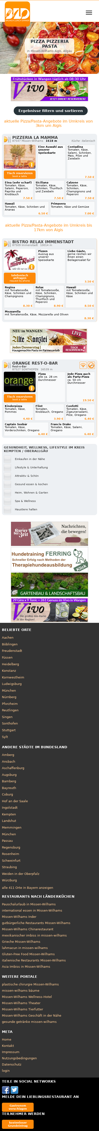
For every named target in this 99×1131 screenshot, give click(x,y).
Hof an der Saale (15, 801)
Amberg (8, 755)
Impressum (10, 1052)
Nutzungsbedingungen (19, 1058)
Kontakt (8, 1046)
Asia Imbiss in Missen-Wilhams (26, 966)
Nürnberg (9, 697)
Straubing (9, 867)
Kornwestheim (13, 677)
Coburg (7, 794)
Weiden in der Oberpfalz (20, 874)
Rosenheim (10, 854)
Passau (7, 840)
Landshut (9, 821)
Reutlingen (10, 710)
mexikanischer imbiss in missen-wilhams (34, 935)
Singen (7, 717)
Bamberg (9, 781)
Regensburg (11, 847)
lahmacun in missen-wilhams (25, 948)
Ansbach (8, 761)
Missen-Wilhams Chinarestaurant (27, 929)
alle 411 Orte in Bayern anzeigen (27, 887)
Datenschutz (11, 1064)
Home (6, 1039)
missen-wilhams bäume (20, 990)
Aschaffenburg (13, 768)
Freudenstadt (12, 651)
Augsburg (9, 775)
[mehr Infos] (20, 157)
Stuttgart (9, 730)
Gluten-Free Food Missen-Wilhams (28, 954)
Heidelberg (10, 664)
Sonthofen (10, 723)
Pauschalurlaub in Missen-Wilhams (29, 904)
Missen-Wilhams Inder (19, 917)
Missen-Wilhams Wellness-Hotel (27, 997)
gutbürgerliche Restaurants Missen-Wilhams (36, 923)
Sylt (5, 737)
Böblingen (10, 644)
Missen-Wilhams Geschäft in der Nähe (31, 1015)
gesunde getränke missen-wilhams (29, 1022)
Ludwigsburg (12, 684)
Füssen (7, 657)
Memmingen (11, 827)
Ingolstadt (10, 807)
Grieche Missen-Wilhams (21, 941)
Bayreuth (9, 788)
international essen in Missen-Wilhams (32, 910)
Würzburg (9, 880)
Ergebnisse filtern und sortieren (51, 111)
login (6, 1070)
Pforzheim (10, 704)
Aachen (7, 637)
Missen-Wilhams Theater (21, 1003)
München (9, 690)
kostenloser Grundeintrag (18, 1124)
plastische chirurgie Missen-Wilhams (30, 984)
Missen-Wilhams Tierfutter (22, 1009)
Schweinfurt (11, 860)
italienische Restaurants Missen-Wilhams (34, 960)
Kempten (9, 814)
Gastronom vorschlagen (18, 1107)
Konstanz (9, 670)
